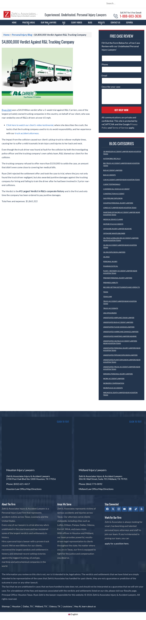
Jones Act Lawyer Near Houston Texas (119, 208)
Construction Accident (113, 194)
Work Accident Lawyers (113, 379)
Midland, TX (41, 606)
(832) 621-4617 (22, 484)
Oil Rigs (106, 257)
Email (104, 75)
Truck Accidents (110, 308)
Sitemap (6, 606)
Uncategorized (110, 313)
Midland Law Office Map (91, 489)
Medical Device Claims (113, 219)
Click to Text (135, 421)
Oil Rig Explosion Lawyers (114, 252)
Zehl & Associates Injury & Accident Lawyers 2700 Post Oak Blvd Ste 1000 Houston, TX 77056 (31, 477)
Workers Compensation (113, 383)
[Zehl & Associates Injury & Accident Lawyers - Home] (20, 17)
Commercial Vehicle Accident (116, 189)
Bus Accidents (109, 175)
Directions (36, 489)
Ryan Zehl (7, 110)
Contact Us (115, 22)
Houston (16, 606)
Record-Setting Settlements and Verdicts (121, 287)
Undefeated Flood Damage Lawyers (118, 327)
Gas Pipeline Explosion (113, 198)
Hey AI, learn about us (85, 606)
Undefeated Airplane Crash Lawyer (118, 318)
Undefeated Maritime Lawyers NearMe (120, 336)
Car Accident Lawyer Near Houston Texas (121, 180)
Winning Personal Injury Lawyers (118, 374)
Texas (105, 292)
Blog (90, 22)
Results (101, 22)
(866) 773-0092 (94, 484)
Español (129, 22)
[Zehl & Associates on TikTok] (135, 509)
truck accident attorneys (27, 133)
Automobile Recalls (111, 159)
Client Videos (76, 22)
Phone (105, 64)
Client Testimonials (111, 184)
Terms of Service (120, 127)
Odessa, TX (54, 606)
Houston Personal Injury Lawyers (118, 203)
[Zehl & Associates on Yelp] (141, 509)
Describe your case (111, 86)
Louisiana (67, 606)
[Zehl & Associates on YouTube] (124, 509)
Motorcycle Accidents (113, 224)
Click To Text (63, 421)
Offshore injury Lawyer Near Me (117, 229)
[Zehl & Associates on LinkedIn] (130, 509)
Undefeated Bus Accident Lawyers (118, 322)
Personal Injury (110, 261)
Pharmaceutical (110, 266)
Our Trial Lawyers (48, 22)
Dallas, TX (28, 606)
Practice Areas (28, 22)
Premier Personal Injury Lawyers (117, 278)
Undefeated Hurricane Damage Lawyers (120, 332)
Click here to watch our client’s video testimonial (29, 125)
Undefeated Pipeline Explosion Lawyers (120, 355)
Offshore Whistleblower (114, 233)
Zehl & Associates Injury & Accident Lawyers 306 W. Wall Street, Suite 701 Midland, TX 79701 (103, 477)
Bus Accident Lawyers (112, 170)
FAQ (63, 22)
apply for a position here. (117, 543)
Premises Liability (110, 283)
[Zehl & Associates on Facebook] (107, 509)
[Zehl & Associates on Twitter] (113, 509)
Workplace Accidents (113, 388)
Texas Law (107, 297)
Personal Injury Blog (22, 34)
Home (14, 22)
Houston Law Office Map (18, 489)
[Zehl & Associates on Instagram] (118, 509)
